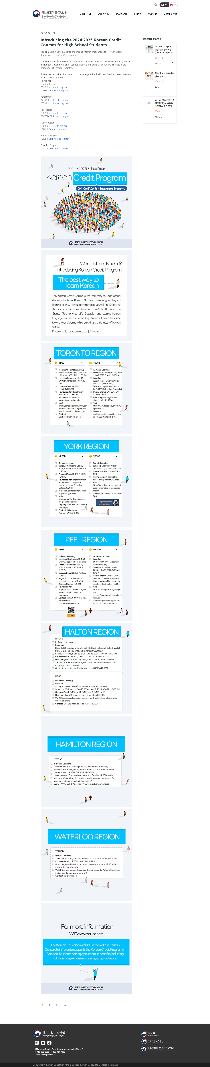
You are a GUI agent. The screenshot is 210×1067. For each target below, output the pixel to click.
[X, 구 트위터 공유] (49, 1005)
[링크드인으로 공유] (57, 1005)
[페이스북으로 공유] (42, 1005)
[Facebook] (49, 1043)
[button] (104, 13)
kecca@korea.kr (48, 1054)
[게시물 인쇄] (64, 1005)
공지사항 (159, 57)
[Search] (155, 5)
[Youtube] (43, 1043)
